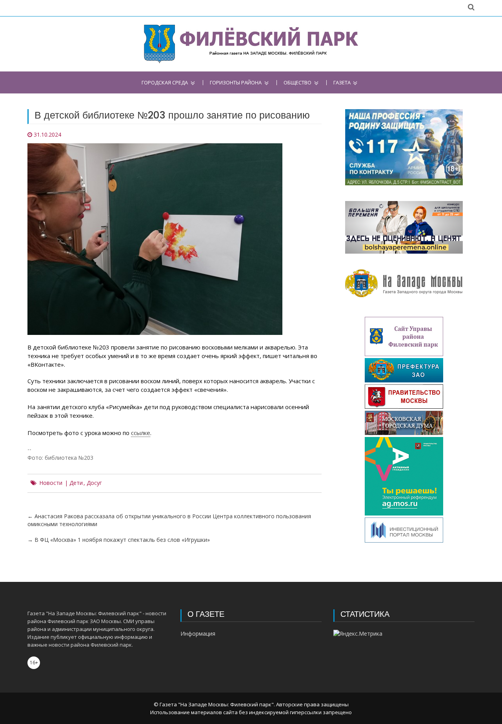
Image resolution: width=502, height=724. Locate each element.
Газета (342, 82)
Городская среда (165, 82)
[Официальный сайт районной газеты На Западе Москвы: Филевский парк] (251, 44)
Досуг (94, 483)
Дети (76, 483)
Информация (197, 633)
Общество (297, 82)
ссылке (140, 433)
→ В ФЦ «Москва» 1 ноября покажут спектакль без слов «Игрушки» (118, 539)
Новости (50, 483)
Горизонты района (236, 82)
